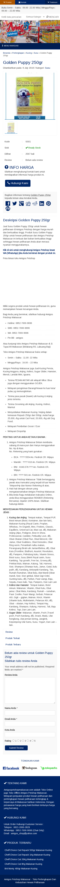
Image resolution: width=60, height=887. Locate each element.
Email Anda (10, 719)
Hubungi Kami (19, 183)
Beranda (6, 53)
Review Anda (11, 675)
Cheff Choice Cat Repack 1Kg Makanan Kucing (27, 855)
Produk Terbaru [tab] (13, 644)
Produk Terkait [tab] (13, 638)
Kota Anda (10, 730)
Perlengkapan (18, 53)
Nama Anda (10, 708)
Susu (36, 53)
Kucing (29, 53)
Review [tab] (9, 632)
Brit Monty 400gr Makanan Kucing (21, 868)
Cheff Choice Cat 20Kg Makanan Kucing (24, 859)
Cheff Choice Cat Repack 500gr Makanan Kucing (28, 850)
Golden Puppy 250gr (23, 62)
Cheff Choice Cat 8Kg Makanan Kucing (23, 864)
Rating (8, 741)
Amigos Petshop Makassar (17, 879)
